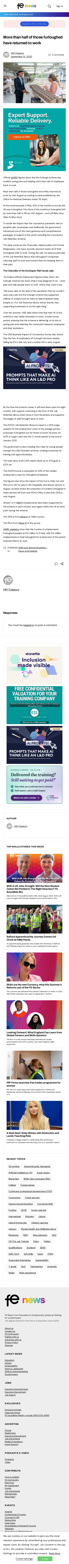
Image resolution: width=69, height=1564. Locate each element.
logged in (28, 625)
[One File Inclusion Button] (34, 665)
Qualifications (15, 1247)
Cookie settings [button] (24, 1558)
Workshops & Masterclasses (18, 1531)
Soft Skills (28, 1253)
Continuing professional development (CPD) (30, 1191)
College (12, 1185)
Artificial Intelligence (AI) (20, 1172)
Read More (54, 1553)
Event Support (11, 1444)
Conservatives (27, 1185)
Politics (47, 1241)
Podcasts (9, 1459)
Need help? (10, 1496)
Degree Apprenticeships (21, 1203)
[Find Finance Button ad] (34, 784)
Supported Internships (20, 1260)
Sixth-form (14, 1253)
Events (8, 1488)
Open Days (10, 1523)
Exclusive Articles (13, 1409)
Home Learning (38, 1210)
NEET (25, 1235)
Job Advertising (12, 1438)
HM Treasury (17, 53)
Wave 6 (23, 516)
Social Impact (11, 1374)
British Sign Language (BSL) (37, 1178)
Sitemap (9, 1345)
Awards (8, 1511)
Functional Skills (45, 1203)
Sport (40, 1253)
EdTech (8, 1363)
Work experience (27, 1272)
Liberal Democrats (18, 1222)
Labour (42, 1216)
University (52, 1266)
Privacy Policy (11, 1342)
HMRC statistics (11, 529)
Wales (12, 1272)
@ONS (14, 177)
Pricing (8, 1430)
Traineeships (36, 1266)
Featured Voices (12, 1412)
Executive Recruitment (15, 1392)
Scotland (31, 1247)
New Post (9, 1482)
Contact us (10, 1331)
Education (9, 1360)
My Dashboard (12, 1485)
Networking (10, 1520)
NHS (54, 1235)
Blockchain (14, 1178)
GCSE (24, 1210)
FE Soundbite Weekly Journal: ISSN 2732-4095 (27, 1415)
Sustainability (42, 1260)
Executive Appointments (16, 1389)
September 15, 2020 (21, 56)
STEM (50, 1253)
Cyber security (32, 1197)
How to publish (12, 1477)
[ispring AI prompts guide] (34, 387)
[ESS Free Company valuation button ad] (34, 705)
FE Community (12, 1334)
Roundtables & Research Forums (20, 1525)
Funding (12, 1210)
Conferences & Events (15, 1514)
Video (7, 1462)
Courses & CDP (12, 1517)
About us (9, 1328)
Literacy (13, 1229)
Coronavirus (14, 1197)
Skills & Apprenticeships (16, 1371)
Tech (23, 1266)
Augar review (43, 1172)
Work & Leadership (14, 1368)
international (15, 1216)
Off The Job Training (19, 1241)
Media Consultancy (14, 1441)
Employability (11, 1365)
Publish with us (12, 1336)
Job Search (10, 1395)
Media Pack (10, 1433)
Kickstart (29, 1216)
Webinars (9, 1528)
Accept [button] (45, 1558)
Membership (11, 1494)
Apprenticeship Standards (37, 1166)
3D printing (14, 1166)
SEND (43, 1247)
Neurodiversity (40, 1235)
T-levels (12, 1266)
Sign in (59, 6)
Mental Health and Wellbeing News (38, 1229)
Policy (36, 1241)
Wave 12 (22, 523)
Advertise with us (13, 1339)
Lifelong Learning (39, 1222)
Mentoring (14, 1235)
